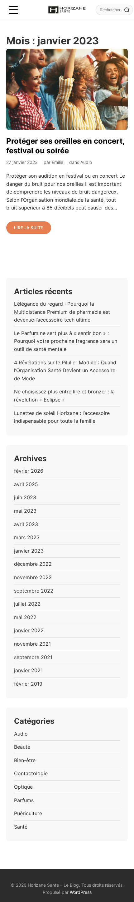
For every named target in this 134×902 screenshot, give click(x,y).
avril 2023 (26, 524)
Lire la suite (28, 227)
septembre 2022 (33, 591)
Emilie (57, 162)
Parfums (24, 800)
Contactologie (31, 773)
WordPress (81, 892)
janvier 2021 (28, 670)
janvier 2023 (29, 551)
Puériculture (28, 813)
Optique (23, 787)
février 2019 (28, 684)
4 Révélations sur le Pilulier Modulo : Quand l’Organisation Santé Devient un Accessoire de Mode (65, 370)
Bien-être (25, 760)
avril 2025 (26, 484)
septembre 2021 (33, 657)
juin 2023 (25, 497)
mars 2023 (27, 537)
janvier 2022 (29, 630)
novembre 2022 (33, 577)
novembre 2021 (32, 644)
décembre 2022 (33, 564)
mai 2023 (25, 511)
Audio (86, 162)
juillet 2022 (27, 604)
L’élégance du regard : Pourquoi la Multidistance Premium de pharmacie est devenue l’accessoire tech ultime (62, 312)
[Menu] (13, 10)
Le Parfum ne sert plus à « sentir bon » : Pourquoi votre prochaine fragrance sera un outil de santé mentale (65, 341)
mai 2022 (25, 617)
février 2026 (28, 471)
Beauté (22, 747)
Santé (20, 827)
